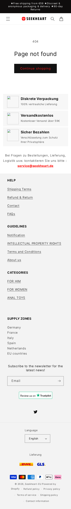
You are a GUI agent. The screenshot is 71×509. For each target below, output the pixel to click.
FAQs (11, 214)
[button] (8, 18)
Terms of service (26, 495)
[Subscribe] (59, 381)
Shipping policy (49, 495)
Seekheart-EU (33, 484)
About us (14, 260)
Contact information (37, 501)
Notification (16, 235)
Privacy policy (52, 489)
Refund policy (31, 489)
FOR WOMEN (17, 289)
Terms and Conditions (24, 251)
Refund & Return (20, 197)
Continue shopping (35, 68)
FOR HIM (14, 281)
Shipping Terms (19, 189)
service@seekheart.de (35, 166)
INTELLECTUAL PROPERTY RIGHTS (34, 243)
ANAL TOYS (16, 298)
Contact (13, 205)
